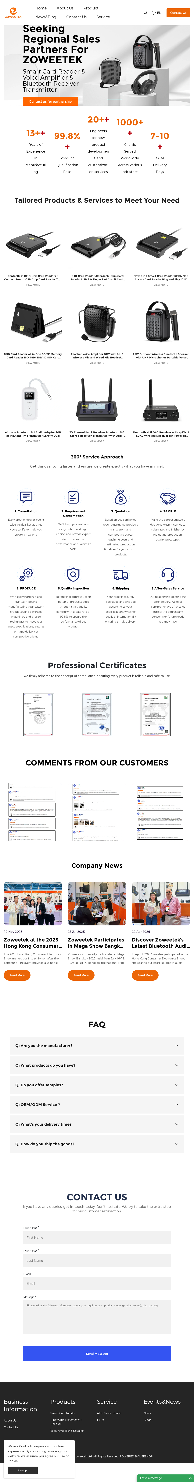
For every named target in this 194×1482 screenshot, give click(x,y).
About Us (65, 8)
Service (103, 17)
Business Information (20, 1405)
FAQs (100, 1420)
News (147, 1413)
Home (41, 8)
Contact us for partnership (50, 102)
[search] (145, 13)
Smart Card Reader (62, 1413)
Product (91, 8)
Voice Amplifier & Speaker (67, 1431)
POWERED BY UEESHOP (136, 1456)
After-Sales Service (109, 1413)
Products (62, 1402)
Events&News (162, 1402)
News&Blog (45, 17)
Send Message (97, 1354)
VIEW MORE (33, 284)
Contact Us (76, 17)
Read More (17, 975)
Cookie (24, 1446)
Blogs (147, 1420)
